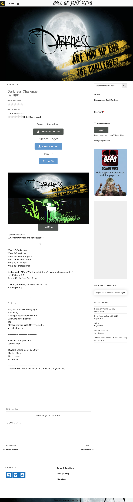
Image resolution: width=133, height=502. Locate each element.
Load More (48, 227)
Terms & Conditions (65, 468)
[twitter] (15, 475)
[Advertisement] (110, 240)
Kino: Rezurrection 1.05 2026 (106, 316)
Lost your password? (102, 140)
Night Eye (75, 500)
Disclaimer (61, 479)
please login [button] (120, 292)
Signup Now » (119, 135)
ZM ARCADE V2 (101, 330)
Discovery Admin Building (104, 309)
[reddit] (22, 475)
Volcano (97, 323)
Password (99, 112)
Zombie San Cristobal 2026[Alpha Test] (110, 337)
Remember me (103, 123)
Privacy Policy (63, 474)
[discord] (9, 475)
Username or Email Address (107, 100)
